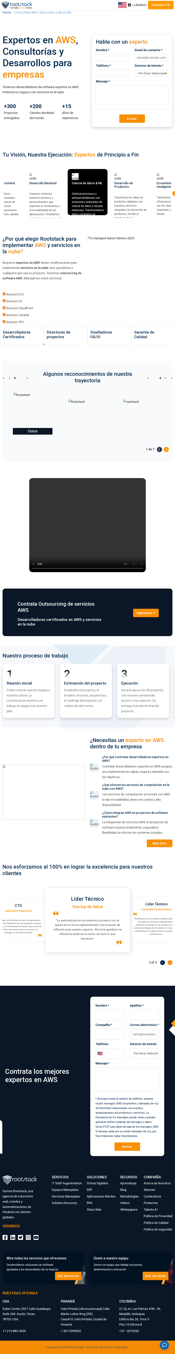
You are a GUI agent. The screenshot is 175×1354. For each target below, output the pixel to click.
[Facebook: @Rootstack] (5, 1235)
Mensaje (103, 81)
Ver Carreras (155, 1276)
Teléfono (103, 65)
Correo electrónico (144, 1025)
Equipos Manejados (65, 1190)
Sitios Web (94, 1209)
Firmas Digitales (97, 1183)
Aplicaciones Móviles (101, 1196)
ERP (89, 1190)
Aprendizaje (128, 1183)
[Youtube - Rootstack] (35, 1235)
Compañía (104, 1025)
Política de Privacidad (158, 1216)
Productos (151, 1203)
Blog (123, 1190)
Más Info (159, 843)
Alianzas (149, 1190)
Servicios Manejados (66, 1196)
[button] (32, 414)
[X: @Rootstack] (20, 1235)
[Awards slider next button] (166, 449)
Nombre (102, 50)
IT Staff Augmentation (67, 1183)
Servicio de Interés (149, 65)
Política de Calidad (156, 1223)
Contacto (161, 5)
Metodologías (129, 1196)
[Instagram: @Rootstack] (28, 1235)
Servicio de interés (143, 1044)
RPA (89, 1203)
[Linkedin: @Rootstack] (12, 1235)
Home (7, 12)
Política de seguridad (158, 1229)
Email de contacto (149, 50)
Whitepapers (129, 1209)
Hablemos (144, 613)
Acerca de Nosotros (157, 1183)
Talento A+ (151, 1209)
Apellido (137, 1005)
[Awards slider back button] (159, 449)
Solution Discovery (64, 1203)
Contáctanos (152, 1196)
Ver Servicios (68, 1276)
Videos (125, 1203)
